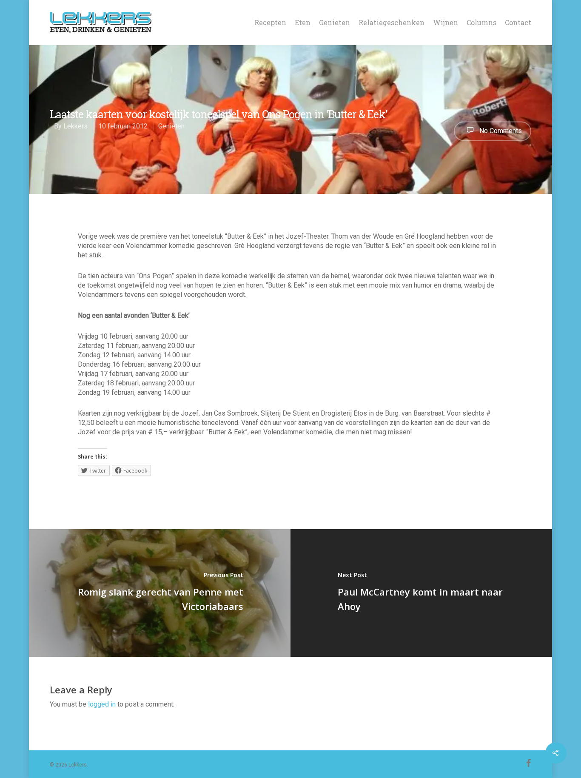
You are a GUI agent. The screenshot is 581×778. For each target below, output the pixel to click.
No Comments (500, 130)
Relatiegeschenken (391, 22)
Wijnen (445, 22)
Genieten (334, 22)
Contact (518, 22)
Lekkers (75, 127)
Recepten (270, 22)
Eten (302, 22)
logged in (102, 704)
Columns (481, 22)
